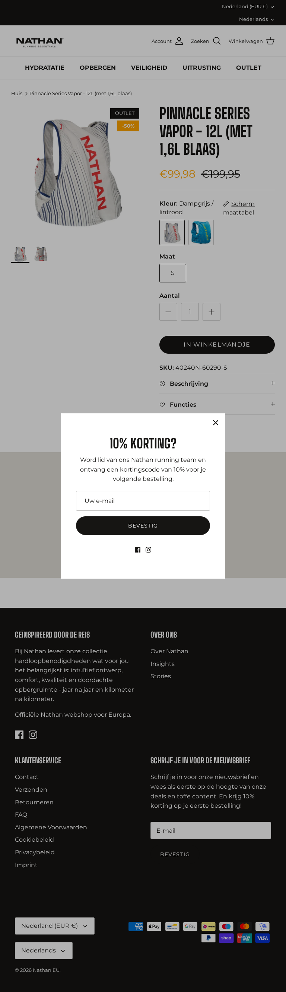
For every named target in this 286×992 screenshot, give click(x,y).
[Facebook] (137, 550)
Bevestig (143, 525)
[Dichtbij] (215, 422)
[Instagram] (148, 550)
